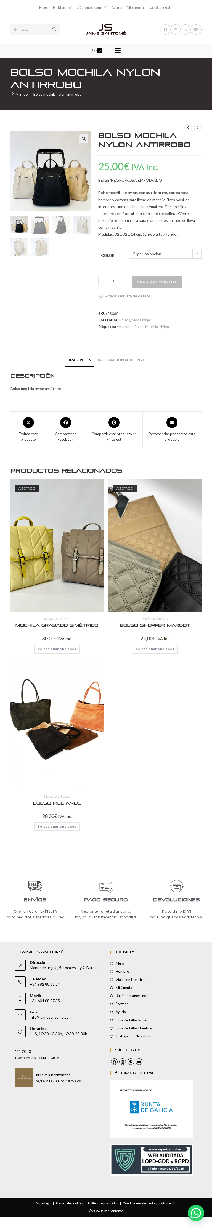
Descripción (79, 360)
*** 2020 (23, 1051)
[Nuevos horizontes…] (24, 1077)
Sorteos (122, 1004)
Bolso (139, 326)
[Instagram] (122, 1061)
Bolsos (124, 320)
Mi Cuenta (124, 987)
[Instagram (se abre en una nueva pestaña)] (185, 29)
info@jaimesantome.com (51, 1017)
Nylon (164, 326)
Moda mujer (141, 320)
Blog (43, 7)
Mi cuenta (135, 7)
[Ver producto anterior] (188, 127)
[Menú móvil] (118, 51)
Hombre (122, 971)
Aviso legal (43, 1203)
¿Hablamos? (62, 7)
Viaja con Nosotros (131, 979)
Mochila (151, 326)
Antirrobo (125, 326)
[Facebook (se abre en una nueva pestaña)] (165, 29)
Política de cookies (69, 1203)
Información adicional (121, 360)
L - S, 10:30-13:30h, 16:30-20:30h (58, 1033)
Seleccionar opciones (57, 649)
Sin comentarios (46, 1057)
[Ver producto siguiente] (198, 127)
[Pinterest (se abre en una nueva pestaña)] (175, 29)
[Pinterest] (131, 1061)
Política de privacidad (103, 1203)
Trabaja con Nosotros (133, 1036)
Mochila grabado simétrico (56, 625)
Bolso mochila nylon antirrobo (57, 94)
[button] (83, 138)
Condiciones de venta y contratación (149, 1203)
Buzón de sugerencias (133, 995)
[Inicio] (12, 94)
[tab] (79, 360)
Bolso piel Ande (57, 803)
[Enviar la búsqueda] (54, 29)
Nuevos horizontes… (54, 1074)
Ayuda (117, 7)
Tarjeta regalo (160, 7)
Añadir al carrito (156, 282)
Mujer (120, 963)
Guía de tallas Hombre (134, 1028)
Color (108, 255)
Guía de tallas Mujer (132, 1020)
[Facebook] (114, 1061)
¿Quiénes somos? (92, 7)
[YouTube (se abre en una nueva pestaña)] (196, 29)
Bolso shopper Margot (155, 625)
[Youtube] (139, 1061)
